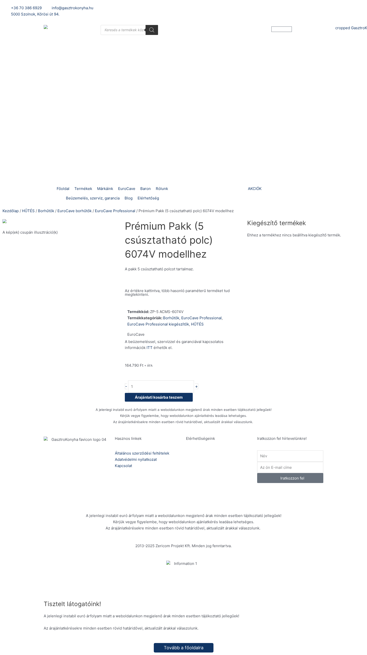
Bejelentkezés (259, 7)
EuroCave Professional (115, 210)
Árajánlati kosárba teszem (159, 397)
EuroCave (136, 334)
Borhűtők (46, 210)
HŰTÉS (28, 210)
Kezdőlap (10, 210)
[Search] (152, 30)
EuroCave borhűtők (74, 210)
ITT (150, 347)
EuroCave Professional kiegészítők (158, 324)
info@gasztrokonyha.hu (223, 477)
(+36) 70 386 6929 (218, 459)
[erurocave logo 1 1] (61, 222)
